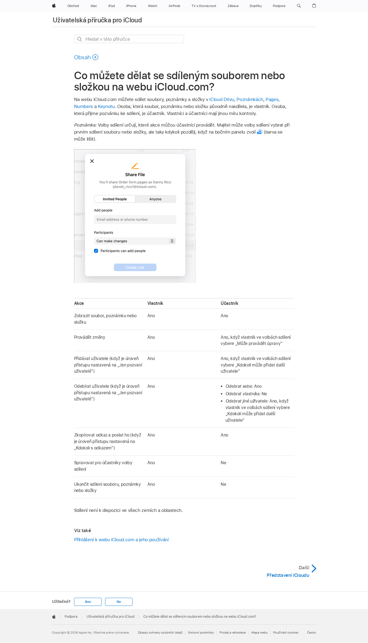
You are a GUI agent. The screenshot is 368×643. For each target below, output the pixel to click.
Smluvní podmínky (201, 632)
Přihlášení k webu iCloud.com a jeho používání (121, 539)
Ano (88, 602)
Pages (272, 99)
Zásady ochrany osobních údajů (160, 632)
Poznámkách (250, 99)
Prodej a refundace (233, 632)
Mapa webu (259, 632)
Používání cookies (285, 632)
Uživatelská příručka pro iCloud (97, 20)
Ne (119, 602)
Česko (311, 632)
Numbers (83, 106)
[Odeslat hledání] (80, 39)
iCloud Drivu (221, 99)
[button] (299, 6)
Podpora (71, 616)
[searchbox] (129, 39)
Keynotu (106, 106)
